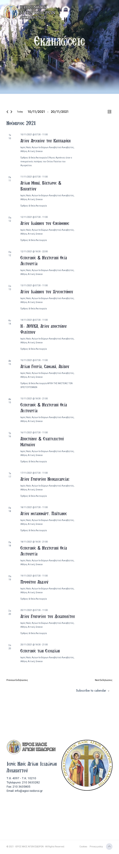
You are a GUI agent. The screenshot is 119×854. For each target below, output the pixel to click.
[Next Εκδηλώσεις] (11, 111)
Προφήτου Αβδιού (34, 582)
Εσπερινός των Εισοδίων (40, 651)
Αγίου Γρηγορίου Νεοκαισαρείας (44, 479)
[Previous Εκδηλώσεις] (7, 111)
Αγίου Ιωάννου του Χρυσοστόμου (46, 291)
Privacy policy (96, 846)
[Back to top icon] (109, 846)
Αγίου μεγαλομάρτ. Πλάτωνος (43, 513)
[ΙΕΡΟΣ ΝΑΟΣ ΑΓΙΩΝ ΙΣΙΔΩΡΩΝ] (30, 12)
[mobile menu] (114, 9)
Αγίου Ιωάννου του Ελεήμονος (44, 223)
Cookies (83, 846)
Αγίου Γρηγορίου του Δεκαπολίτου (47, 616)
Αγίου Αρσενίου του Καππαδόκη (45, 141)
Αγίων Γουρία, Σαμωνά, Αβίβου (44, 366)
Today (20, 111)
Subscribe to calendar (91, 691)
